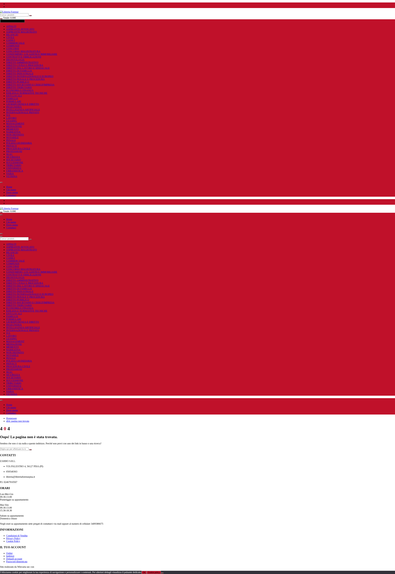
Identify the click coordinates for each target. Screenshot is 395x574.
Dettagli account (14, 558)
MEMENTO (12, 129)
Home (9, 187)
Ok (144, 572)
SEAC (9, 154)
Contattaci (11, 195)
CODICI (10, 40)
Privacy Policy (13, 538)
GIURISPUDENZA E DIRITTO (22, 104)
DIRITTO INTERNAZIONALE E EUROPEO (29, 76)
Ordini (9, 553)
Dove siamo (12, 192)
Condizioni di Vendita (16, 535)
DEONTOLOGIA (15, 59)
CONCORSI (12, 48)
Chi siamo (11, 189)
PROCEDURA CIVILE (18, 148)
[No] (162, 573)
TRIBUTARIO (13, 165)
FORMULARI (13, 101)
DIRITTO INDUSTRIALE (19, 73)
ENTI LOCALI (14, 95)
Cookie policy (154, 572)
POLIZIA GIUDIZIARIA (19, 143)
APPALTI (11, 26)
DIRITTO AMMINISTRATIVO (22, 62)
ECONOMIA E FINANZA (19, 90)
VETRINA (11, 176)
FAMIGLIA (12, 98)
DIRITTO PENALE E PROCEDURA (25, 79)
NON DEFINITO (15, 134)
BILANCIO (12, 34)
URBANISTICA (14, 171)
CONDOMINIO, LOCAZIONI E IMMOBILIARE (31, 54)
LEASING (11, 120)
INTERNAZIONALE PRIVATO (22, 112)
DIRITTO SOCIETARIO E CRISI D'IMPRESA (30, 84)
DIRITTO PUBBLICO (17, 82)
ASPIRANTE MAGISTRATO (21, 32)
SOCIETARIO (13, 159)
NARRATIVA (13, 132)
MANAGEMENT (15, 123)
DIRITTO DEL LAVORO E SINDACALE (28, 68)
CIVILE (10, 37)
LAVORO (11, 118)
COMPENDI (12, 45)
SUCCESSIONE (14, 162)
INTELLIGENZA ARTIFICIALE (23, 109)
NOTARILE (12, 137)
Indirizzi (10, 556)
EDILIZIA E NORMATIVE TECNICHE (26, 93)
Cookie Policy (13, 541)
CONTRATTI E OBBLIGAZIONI (23, 57)
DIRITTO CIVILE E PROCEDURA (24, 65)
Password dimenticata (16, 561)
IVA (8, 115)
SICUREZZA (13, 157)
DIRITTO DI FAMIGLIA (19, 70)
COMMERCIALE (15, 43)
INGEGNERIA (14, 107)
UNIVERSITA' (14, 168)
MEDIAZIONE (14, 126)
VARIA (10, 173)
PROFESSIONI (14, 151)
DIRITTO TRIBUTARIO (19, 87)
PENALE (11, 140)
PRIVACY (11, 146)
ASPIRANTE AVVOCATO (20, 29)
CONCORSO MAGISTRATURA (23, 51)
